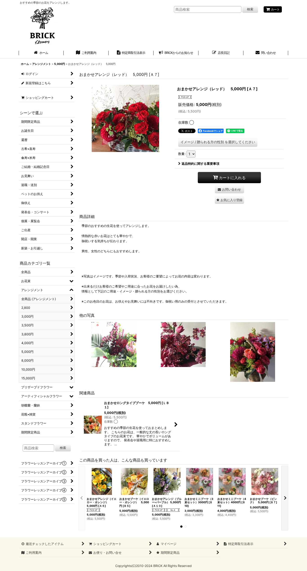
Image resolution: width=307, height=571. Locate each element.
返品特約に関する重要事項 (200, 163)
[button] (229, 200)
